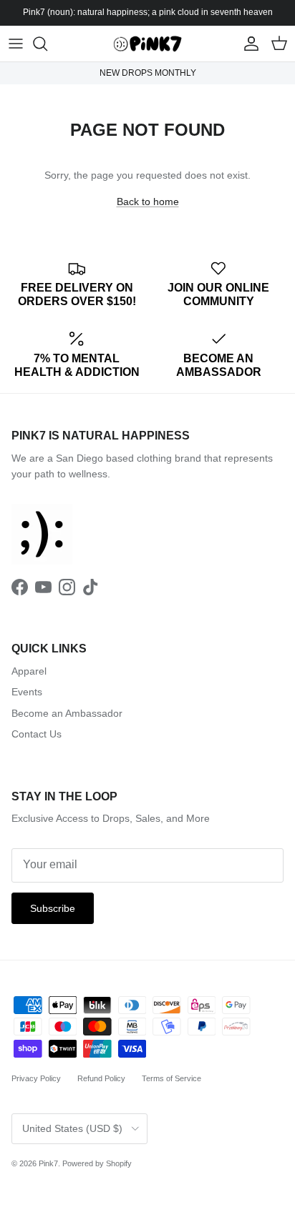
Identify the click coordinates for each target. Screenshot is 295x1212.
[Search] (47, 43)
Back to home (148, 201)
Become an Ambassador (66, 713)
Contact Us (36, 734)
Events (26, 691)
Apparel (29, 671)
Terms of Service (171, 1078)
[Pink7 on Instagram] (67, 587)
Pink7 (48, 1163)
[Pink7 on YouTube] (43, 587)
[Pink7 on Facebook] (19, 587)
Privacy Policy (36, 1078)
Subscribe (52, 908)
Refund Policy (101, 1078)
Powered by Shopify (97, 1163)
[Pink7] (147, 44)
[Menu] (16, 43)
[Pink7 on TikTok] (90, 587)
